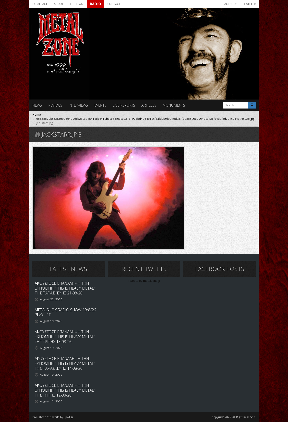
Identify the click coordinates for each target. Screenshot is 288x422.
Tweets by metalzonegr (144, 281)
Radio (95, 3)
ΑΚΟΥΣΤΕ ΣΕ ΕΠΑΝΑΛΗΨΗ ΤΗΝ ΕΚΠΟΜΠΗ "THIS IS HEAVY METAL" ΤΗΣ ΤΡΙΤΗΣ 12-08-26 (65, 390)
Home (36, 114)
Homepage (40, 4)
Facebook (230, 4)
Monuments (174, 105)
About (58, 4)
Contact (113, 4)
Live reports (124, 105)
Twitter (250, 4)
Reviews (55, 105)
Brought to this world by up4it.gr (52, 417)
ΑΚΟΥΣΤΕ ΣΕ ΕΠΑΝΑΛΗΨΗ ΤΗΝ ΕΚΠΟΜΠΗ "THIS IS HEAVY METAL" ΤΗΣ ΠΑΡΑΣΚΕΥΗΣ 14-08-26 (65, 363)
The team (76, 4)
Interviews (78, 105)
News (37, 105)
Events (100, 105)
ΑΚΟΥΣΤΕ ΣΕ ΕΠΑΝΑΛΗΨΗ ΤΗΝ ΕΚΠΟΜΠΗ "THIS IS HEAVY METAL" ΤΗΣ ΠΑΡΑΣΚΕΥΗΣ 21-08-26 (65, 288)
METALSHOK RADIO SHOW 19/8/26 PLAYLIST (65, 312)
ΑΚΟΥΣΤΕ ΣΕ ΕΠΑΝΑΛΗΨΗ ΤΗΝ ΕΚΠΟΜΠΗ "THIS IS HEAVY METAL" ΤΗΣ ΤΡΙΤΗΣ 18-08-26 (65, 336)
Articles (148, 105)
